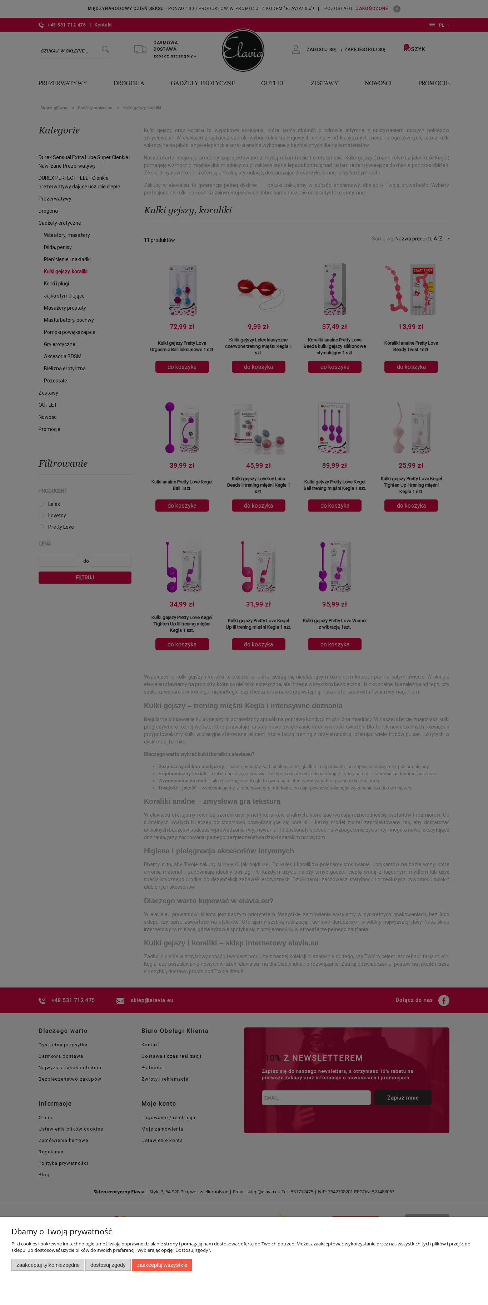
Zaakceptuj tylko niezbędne (48, 1265)
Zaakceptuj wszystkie (162, 1265)
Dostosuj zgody (108, 1265)
